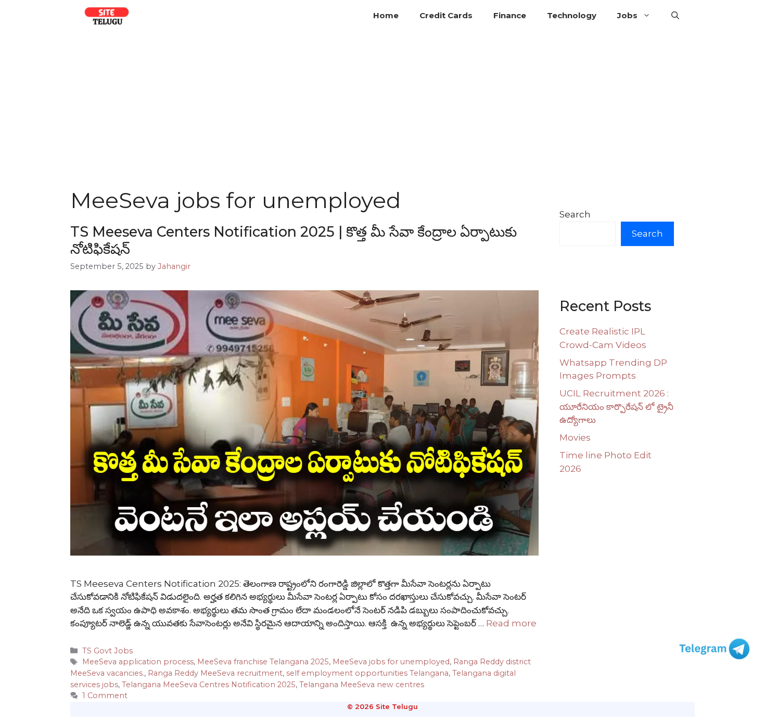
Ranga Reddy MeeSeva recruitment (215, 673)
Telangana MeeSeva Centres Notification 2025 (209, 684)
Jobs (627, 15)
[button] (675, 15)
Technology (571, 15)
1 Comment (105, 695)
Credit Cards (446, 15)
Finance (509, 15)
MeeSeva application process (138, 661)
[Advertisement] (382, 109)
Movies (575, 437)
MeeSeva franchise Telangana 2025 (263, 661)
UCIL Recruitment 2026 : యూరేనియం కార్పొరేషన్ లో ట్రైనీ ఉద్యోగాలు (616, 406)
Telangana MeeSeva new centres (361, 684)
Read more (511, 623)
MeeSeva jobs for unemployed (391, 661)
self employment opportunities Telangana (367, 673)
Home (386, 15)
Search (575, 214)
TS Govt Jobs (107, 650)
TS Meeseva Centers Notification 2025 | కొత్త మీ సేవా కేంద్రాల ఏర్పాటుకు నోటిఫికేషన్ (293, 240)
